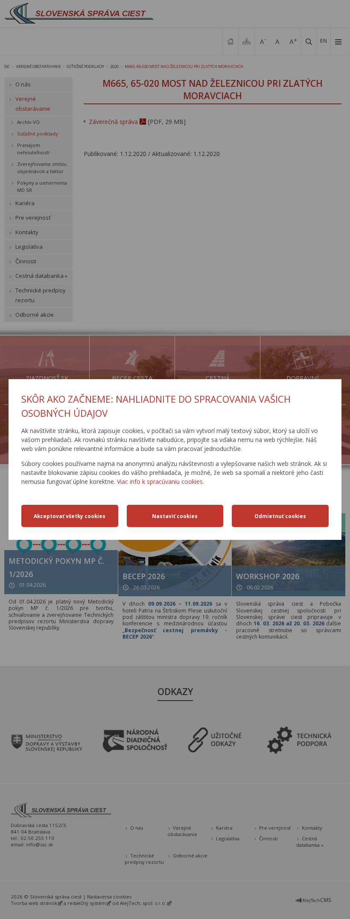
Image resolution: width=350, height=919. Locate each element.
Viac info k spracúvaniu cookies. (160, 481)
